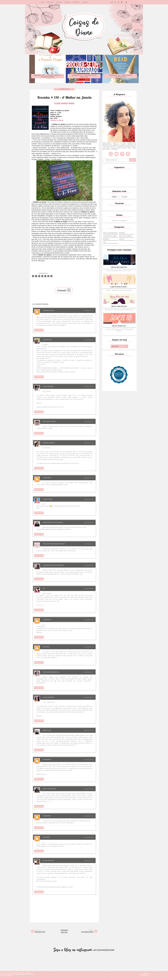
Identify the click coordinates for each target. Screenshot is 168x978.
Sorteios (68, 2)
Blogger (10, 975)
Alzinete (46, 837)
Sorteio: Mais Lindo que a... (119, 267)
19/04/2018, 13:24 (89, 565)
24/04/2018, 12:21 (89, 816)
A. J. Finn (57, 103)
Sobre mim (50, 2)
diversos (122, 233)
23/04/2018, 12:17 (89, 672)
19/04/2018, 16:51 (89, 588)
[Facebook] (122, 156)
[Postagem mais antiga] (89, 933)
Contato (85, 2)
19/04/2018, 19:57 (89, 619)
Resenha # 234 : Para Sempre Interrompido (84, 76)
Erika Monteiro (49, 789)
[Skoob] (128, 156)
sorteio (121, 239)
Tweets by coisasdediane (119, 220)
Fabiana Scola (49, 310)
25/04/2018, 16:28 (89, 837)
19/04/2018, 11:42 (89, 544)
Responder (38, 330)
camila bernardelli (51, 672)
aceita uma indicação (110, 233)
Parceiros (76, 2)
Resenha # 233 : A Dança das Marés (120, 75)
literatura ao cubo (109, 236)
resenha (71, 103)
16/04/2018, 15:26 (89, 310)
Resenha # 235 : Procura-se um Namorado (47, 76)
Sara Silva (47, 730)
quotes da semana (125, 236)
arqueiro (65, 103)
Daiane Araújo (49, 443)
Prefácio (40, 605)
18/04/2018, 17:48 (89, 499)
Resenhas (59, 2)
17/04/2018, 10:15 (89, 339)
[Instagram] (110, 156)
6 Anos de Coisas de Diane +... (119, 287)
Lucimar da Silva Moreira (53, 565)
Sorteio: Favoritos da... (119, 326)
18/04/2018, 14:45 (89, 443)
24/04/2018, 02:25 (89, 789)
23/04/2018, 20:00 (89, 730)
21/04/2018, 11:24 (89, 647)
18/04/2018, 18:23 (89, 522)
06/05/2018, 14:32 (89, 860)
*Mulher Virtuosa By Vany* (54, 544)
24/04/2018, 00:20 (88, 759)
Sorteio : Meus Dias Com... (119, 306)
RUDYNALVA (47, 339)
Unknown (47, 478)
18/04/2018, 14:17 (89, 421)
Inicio (42, 2)
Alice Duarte (48, 386)
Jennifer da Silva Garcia (53, 522)
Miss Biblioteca (49, 421)
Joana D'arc (48, 499)
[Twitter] (116, 156)
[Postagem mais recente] (40, 933)
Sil (44, 588)
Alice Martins (48, 697)
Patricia (46, 647)
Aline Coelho (48, 860)
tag (104, 242)
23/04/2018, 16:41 (89, 697)
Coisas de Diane (5, 973)
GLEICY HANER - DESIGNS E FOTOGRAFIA (23, 974)
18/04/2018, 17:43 (89, 478)
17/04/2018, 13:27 (89, 386)
